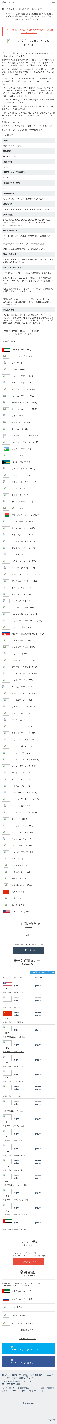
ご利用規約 (40, 1388)
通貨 (29, 334)
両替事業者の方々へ (26, 1388)
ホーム (5, 1388)
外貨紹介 (10, 9)
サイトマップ (39, 1391)
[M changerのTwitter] (22, 1399)
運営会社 (12, 1388)
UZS (6, 334)
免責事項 (50, 1388)
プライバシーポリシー (11, 1391)
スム (25, 334)
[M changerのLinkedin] (35, 1399)
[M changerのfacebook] (28, 1399)
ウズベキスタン (15, 334)
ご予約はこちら (29, 1261)
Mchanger (24, 331)
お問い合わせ (29, 950)
